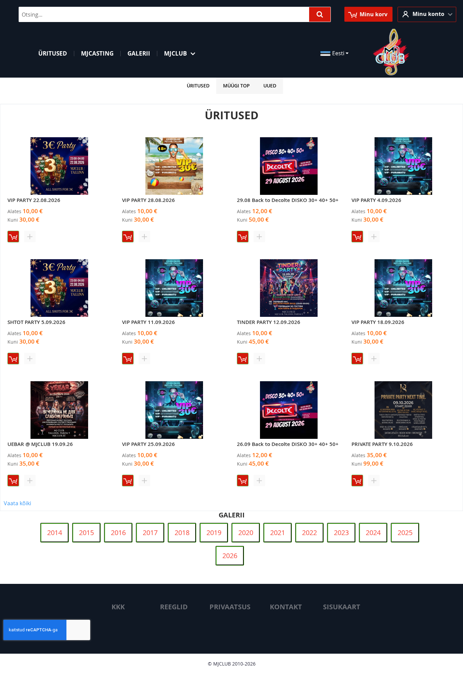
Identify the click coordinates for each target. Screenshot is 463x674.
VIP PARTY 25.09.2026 (148, 444)
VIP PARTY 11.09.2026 (148, 322)
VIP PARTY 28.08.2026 (148, 200)
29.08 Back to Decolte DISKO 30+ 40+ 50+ (288, 200)
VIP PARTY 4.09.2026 (376, 200)
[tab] (198, 86)
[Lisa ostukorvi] (13, 236)
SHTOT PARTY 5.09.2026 (36, 322)
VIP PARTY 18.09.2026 (377, 322)
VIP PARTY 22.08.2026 (33, 200)
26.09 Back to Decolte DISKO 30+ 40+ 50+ (288, 444)
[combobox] (175, 14)
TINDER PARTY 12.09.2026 (268, 322)
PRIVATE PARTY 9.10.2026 (382, 444)
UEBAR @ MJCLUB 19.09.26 (40, 444)
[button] (426, 14)
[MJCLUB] (392, 53)
